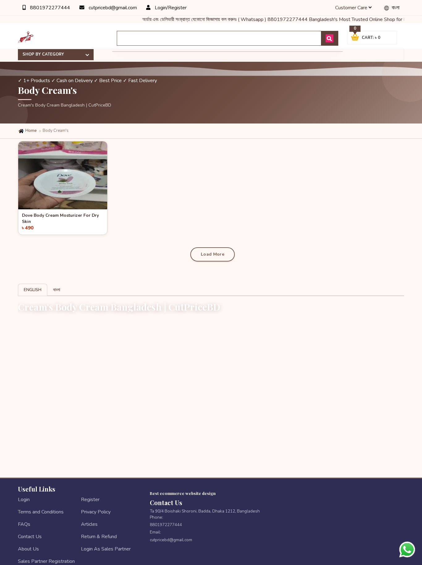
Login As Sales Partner (106, 549)
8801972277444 (49, 7)
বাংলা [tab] (56, 290)
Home (30, 130)
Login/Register (170, 7)
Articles (89, 524)
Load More (212, 254)
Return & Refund (99, 536)
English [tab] (32, 290)
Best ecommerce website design (183, 493)
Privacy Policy (96, 511)
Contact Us (30, 536)
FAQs (24, 524)
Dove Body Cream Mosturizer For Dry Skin (60, 217)
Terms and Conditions (41, 511)
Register (90, 499)
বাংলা (394, 7)
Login (24, 499)
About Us (28, 549)
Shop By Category (43, 54)
